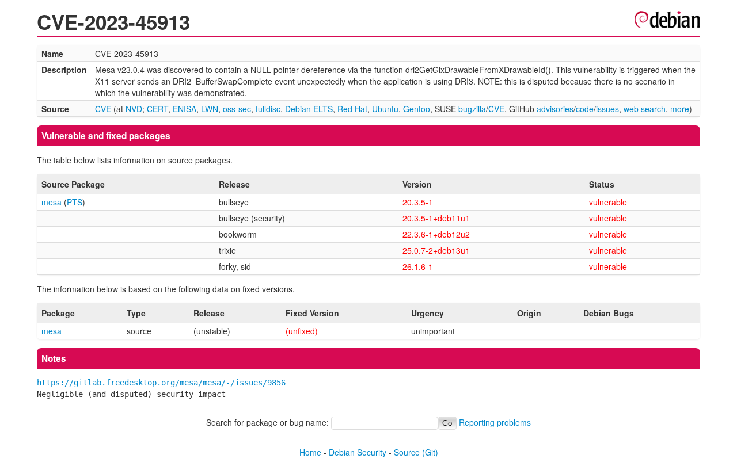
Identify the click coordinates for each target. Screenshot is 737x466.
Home (310, 452)
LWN (209, 108)
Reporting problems (495, 422)
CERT (157, 108)
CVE (103, 108)
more (679, 108)
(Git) (430, 452)
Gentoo (416, 108)
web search (645, 108)
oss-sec (237, 108)
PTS (74, 202)
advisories (555, 108)
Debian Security (357, 452)
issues (607, 108)
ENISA (184, 108)
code (585, 108)
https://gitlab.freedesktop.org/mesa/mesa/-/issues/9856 (161, 382)
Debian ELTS (309, 108)
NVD (134, 108)
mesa (51, 202)
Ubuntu (385, 108)
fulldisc (268, 108)
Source (407, 452)
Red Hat (352, 108)
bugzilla (472, 108)
